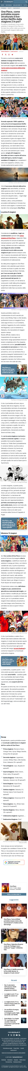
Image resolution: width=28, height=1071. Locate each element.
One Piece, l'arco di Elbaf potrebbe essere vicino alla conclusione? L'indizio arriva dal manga (13, 921)
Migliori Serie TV (17, 5)
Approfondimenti (16, 8)
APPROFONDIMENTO (5, 51)
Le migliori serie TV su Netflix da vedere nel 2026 (11, 995)
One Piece (13, 886)
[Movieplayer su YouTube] (16, 1035)
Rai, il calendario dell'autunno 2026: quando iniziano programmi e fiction (10, 987)
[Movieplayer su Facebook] (8, 1035)
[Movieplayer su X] (11, 1035)
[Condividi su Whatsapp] (9, 54)
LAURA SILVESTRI (14, 51)
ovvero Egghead (19, 648)
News (2, 5)
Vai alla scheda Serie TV (14, 894)
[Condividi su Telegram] (12, 54)
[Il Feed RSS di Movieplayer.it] (19, 1035)
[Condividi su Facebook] (2, 54)
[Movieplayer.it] (8, 1)
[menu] (1, 1)
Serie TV (9, 8)
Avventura (12, 889)
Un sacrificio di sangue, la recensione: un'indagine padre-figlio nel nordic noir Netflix (12, 1012)
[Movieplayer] (14, 1032)
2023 (15, 888)
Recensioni (9, 5)
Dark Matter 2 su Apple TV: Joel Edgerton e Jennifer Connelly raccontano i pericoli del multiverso (12, 1022)
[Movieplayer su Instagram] (14, 1035)
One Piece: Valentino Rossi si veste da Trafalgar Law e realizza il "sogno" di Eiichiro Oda (13, 947)
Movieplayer (3, 8)
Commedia (18, 889)
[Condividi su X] (5, 54)
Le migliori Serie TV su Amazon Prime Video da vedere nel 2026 (12, 1003)
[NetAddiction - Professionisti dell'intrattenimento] (17, 1057)
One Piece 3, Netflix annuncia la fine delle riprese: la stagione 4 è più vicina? (13, 971)
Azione (19, 888)
